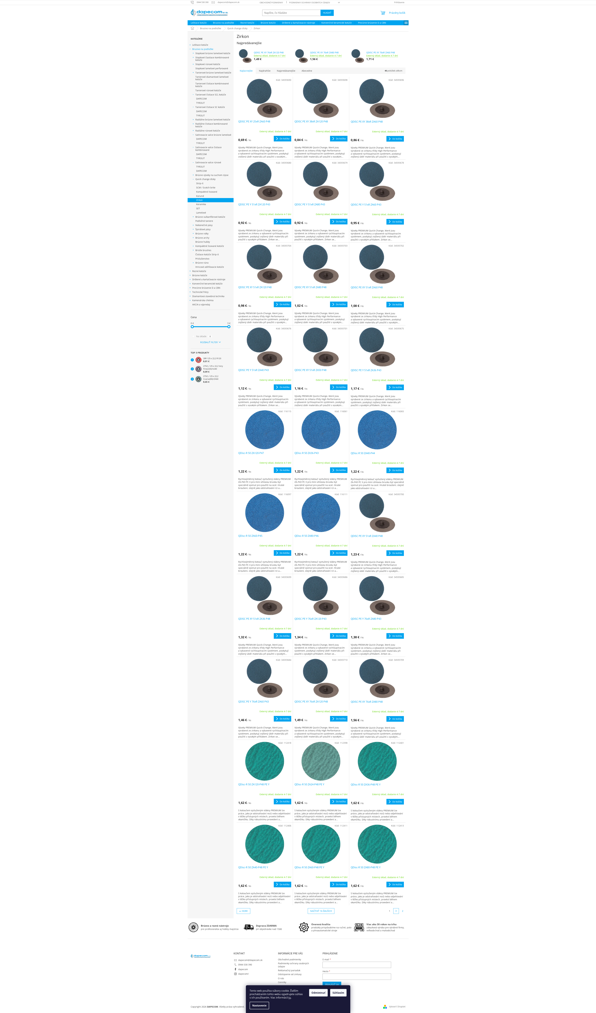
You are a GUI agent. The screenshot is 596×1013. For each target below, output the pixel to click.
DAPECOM (201, 98)
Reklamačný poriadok (289, 970)
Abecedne (307, 70)
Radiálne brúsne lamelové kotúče (212, 119)
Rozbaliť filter (209, 342)
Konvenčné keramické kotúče (207, 283)
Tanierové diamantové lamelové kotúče (212, 78)
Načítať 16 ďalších (321, 910)
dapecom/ (243, 973)
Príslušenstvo (202, 258)
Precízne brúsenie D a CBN (206, 287)
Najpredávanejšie (286, 70)
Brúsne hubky (202, 241)
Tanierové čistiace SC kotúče (210, 107)
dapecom (243, 969)
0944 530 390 (245, 964)
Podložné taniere (204, 220)
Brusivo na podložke (202, 49)
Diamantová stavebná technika (208, 296)
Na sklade (203, 336)
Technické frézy (200, 292)
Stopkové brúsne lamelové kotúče (212, 53)
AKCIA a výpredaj (201, 304)
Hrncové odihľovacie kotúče (209, 266)
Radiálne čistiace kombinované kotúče (211, 125)
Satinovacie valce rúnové (208, 162)
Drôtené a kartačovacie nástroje (208, 279)
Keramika (201, 204)
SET (198, 208)
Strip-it (199, 183)
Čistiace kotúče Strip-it (207, 254)
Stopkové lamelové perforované (211, 68)
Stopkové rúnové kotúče (207, 64)
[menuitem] (199, 22)
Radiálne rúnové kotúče (207, 130)
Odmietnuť (318, 992)
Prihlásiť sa (332, 984)
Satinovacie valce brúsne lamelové (213, 134)
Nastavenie (259, 1005)
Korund (200, 195)
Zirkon (199, 200)
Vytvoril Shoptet (397, 1006)
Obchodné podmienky (271, 2)
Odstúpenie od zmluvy (290, 974)
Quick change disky (205, 179)
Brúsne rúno (201, 262)
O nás (281, 978)
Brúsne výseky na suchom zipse (211, 175)
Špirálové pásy (203, 229)
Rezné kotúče (199, 271)
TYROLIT (200, 102)
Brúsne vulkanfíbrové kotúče (210, 216)
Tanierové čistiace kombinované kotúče (212, 85)
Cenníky (282, 982)
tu (289, 997)
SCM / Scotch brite (205, 187)
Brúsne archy (202, 237)
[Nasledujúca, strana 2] (396, 911)
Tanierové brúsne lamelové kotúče (213, 72)
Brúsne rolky (201, 233)
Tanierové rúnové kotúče (208, 90)
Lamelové (201, 212)
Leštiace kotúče (200, 44)
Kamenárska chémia (202, 300)
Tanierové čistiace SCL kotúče (210, 94)
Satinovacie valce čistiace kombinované (208, 148)
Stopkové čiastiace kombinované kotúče (212, 59)
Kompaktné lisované (206, 191)
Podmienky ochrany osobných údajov (309, 2)
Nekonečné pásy (204, 225)
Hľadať (327, 12)
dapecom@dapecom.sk (250, 960)
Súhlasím (338, 992)
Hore (245, 910)
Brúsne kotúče (199, 275)
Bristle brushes (203, 250)
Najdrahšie (264, 70)
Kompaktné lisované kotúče (209, 246)
